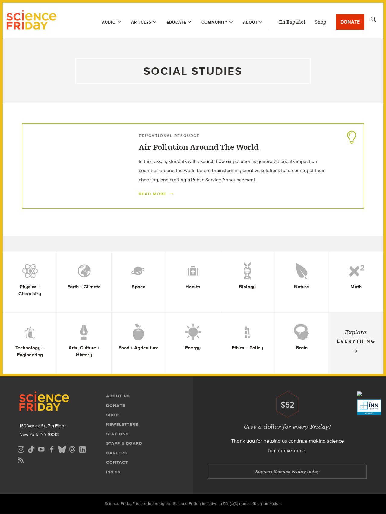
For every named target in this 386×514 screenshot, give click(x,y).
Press (113, 472)
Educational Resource (169, 135)
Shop (320, 22)
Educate (176, 22)
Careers (116, 453)
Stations (117, 434)
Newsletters (122, 424)
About (250, 22)
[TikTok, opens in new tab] (31, 448)
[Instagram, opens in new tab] (20, 448)
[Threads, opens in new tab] (72, 448)
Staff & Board (124, 443)
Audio (109, 22)
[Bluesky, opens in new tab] (61, 448)
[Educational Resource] (352, 136)
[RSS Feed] (20, 459)
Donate (350, 22)
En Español (292, 22)
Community (214, 22)
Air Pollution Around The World (199, 147)
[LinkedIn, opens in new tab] (82, 448)
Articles (141, 22)
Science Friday (31, 20)
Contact (117, 462)
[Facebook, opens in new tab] (51, 448)
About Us (118, 396)
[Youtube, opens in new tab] (41, 448)
